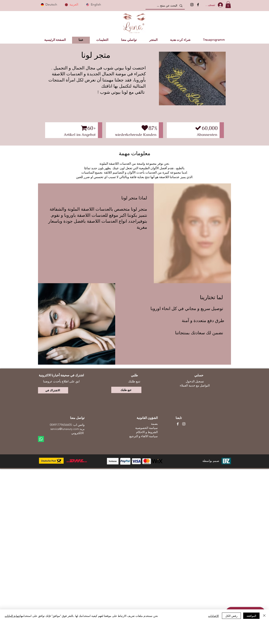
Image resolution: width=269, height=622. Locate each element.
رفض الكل (231, 616)
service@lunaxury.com (64, 429)
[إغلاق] (264, 616)
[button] (228, 4)
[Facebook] (198, 5)
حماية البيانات (12, 616)
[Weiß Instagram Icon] (184, 424)
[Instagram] (192, 5)
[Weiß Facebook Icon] (178, 424)
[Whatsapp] (41, 439)
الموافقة (251, 616)
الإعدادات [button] (213, 616)
